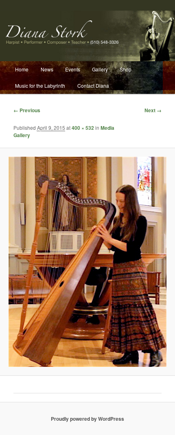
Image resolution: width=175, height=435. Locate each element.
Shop (125, 69)
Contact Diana (93, 85)
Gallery (100, 69)
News (47, 69)
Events (72, 69)
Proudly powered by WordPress (87, 418)
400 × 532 (83, 127)
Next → (153, 110)
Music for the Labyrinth (40, 85)
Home (21, 69)
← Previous (26, 110)
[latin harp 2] (87, 262)
